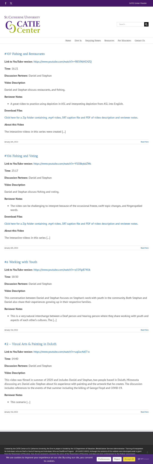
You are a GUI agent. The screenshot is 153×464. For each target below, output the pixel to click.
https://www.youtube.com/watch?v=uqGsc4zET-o (62, 351)
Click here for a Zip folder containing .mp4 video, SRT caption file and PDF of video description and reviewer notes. (71, 117)
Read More (145, 142)
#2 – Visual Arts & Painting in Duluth (30, 344)
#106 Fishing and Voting (21, 156)
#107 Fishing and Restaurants (24, 54)
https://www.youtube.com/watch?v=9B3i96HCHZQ (63, 61)
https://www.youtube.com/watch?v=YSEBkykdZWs (62, 163)
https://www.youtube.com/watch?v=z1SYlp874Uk (62, 269)
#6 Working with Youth (20, 262)
